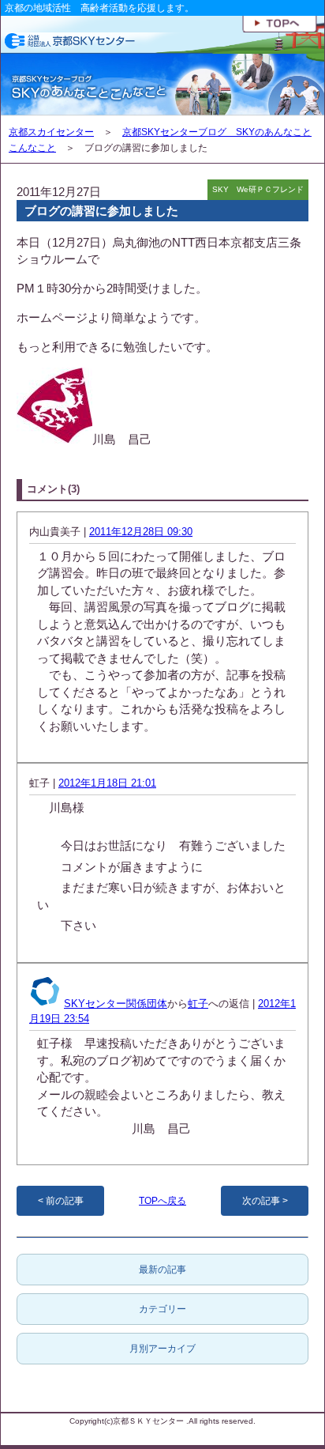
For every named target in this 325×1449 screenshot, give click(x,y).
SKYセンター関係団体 (115, 1003)
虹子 (198, 1003)
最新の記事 (162, 1269)
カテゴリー (162, 1309)
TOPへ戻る (162, 1200)
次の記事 (261, 1200)
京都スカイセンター (51, 132)
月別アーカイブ (162, 1348)
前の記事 (65, 1200)
